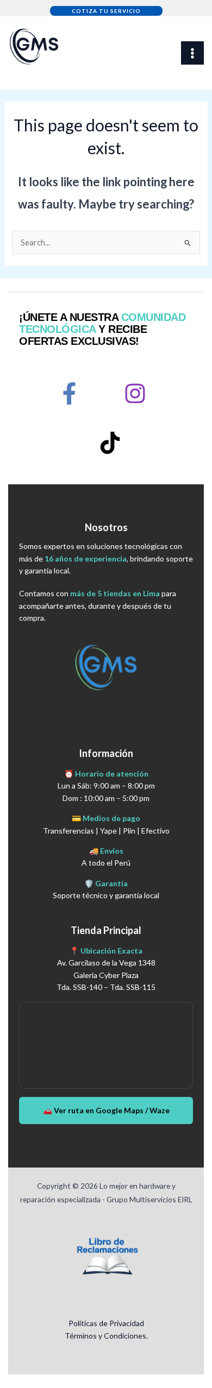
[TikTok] (110, 443)
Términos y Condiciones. (106, 1335)
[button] (106, 11)
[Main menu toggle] (192, 52)
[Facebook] (69, 393)
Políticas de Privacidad (106, 1323)
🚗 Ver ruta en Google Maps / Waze (106, 1110)
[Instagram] (135, 393)
